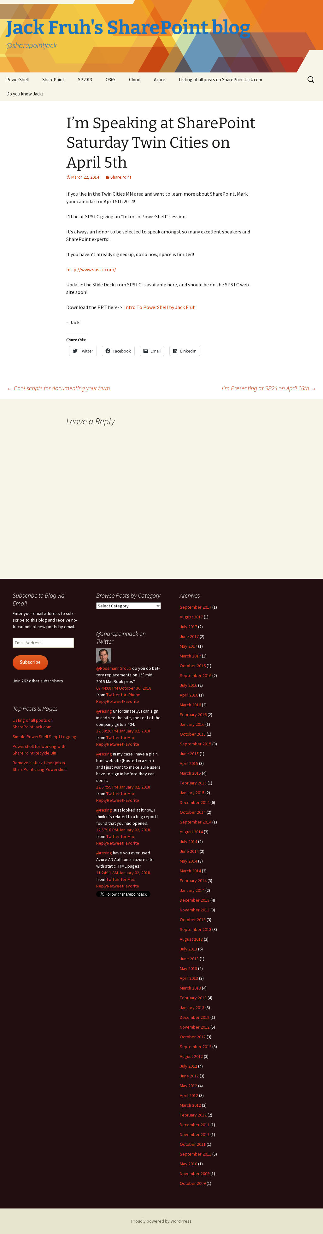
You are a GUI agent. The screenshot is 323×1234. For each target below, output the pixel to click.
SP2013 (85, 80)
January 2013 (192, 1007)
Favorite (131, 701)
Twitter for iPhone (123, 694)
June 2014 (189, 851)
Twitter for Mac (120, 737)
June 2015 (189, 753)
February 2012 (193, 1115)
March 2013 (190, 988)
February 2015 (193, 783)
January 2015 (192, 792)
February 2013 (193, 998)
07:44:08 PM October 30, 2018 (123, 688)
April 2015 (189, 763)
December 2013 (194, 900)
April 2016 (189, 695)
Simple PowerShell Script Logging (44, 736)
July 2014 (188, 841)
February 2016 (193, 714)
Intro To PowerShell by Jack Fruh (160, 307)
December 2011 (194, 1125)
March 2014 (190, 871)
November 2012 (194, 1027)
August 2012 (191, 1056)
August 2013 (191, 939)
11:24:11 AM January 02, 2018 (123, 872)
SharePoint (53, 80)
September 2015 (195, 744)
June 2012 (189, 1076)
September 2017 (195, 607)
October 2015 (193, 734)
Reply (101, 701)
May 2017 (188, 646)
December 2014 (194, 802)
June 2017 (189, 636)
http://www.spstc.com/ (91, 269)
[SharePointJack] (103, 655)
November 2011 (194, 1134)
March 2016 (190, 705)
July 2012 (188, 1066)
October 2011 (193, 1144)
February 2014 (193, 880)
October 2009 (193, 1183)
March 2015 (190, 773)
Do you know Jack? (25, 94)
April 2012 (189, 1095)
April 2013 (189, 978)
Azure (159, 80)
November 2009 (194, 1173)
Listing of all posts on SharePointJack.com (220, 80)
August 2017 (191, 617)
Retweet (115, 701)
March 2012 (190, 1105)
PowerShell (17, 80)
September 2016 (195, 675)
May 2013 (188, 968)
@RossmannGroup (113, 668)
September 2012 (195, 1046)
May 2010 (188, 1164)
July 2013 (188, 949)
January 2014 (192, 890)
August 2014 (191, 832)
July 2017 (188, 626)
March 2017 (190, 656)
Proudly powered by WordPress (161, 1221)
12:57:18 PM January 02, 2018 (123, 830)
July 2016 (188, 685)
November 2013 (194, 910)
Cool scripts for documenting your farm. (58, 388)
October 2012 (193, 1037)
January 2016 (192, 724)
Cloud (134, 80)
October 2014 (193, 812)
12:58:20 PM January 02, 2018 (123, 731)
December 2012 (194, 1017)
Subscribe (30, 662)
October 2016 (193, 666)
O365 (110, 80)
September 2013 (195, 929)
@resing (104, 711)
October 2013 (193, 919)
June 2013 (189, 958)
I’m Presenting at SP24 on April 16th (269, 388)
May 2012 (188, 1085)
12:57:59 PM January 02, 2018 (123, 787)
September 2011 (195, 1154)
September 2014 (195, 822)
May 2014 (188, 861)
